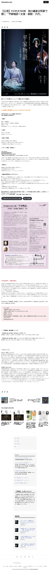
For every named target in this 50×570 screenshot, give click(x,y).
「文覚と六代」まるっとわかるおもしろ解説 (12, 198)
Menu (46, 2)
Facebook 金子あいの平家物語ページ (22, 462)
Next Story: (33, 400)
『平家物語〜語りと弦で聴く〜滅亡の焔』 (10, 333)
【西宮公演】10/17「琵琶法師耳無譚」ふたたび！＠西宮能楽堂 (19, 423)
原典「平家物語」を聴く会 (21, 483)
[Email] (7, 27)
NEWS (13, 21)
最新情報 (17, 516)
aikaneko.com (6, 2)
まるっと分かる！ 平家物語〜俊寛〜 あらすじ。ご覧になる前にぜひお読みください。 (27, 522)
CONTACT (25, 567)
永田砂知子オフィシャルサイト (22, 480)
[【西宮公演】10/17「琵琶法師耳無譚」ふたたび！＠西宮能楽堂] (19, 416)
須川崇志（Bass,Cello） (6, 367)
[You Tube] (29, 556)
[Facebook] (2, 27)
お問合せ (22, 504)
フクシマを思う (40, 566)
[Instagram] (33, 556)
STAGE (16, 21)
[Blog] (25, 556)
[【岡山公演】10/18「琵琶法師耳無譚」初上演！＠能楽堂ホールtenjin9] (6, 416)
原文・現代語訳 (27, 198)
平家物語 (20, 21)
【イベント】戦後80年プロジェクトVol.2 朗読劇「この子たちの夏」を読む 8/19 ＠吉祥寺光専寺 (43, 424)
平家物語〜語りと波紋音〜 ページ (22, 470)
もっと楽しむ (24, 566)
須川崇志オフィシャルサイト (22, 477)
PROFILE (15, 566)
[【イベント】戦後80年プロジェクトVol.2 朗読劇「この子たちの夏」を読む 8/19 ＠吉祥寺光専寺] (44, 416)
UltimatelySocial (34, 569)
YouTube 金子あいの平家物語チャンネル (23, 458)
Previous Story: (16, 400)
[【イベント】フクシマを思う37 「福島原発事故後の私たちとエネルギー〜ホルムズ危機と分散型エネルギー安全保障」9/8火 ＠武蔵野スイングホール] (31, 416)
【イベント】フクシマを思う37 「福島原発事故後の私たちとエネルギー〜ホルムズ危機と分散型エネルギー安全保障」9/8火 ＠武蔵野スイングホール (31, 425)
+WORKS (45, 566)
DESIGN (18, 443)
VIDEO (17, 441)
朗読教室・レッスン (32, 566)
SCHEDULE (11, 566)
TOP (4, 566)
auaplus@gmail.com (6, 152)
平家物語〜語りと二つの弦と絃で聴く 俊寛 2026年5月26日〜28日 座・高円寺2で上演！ (27, 530)
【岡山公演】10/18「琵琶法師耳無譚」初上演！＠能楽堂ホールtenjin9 (6, 424)
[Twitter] (5, 27)
